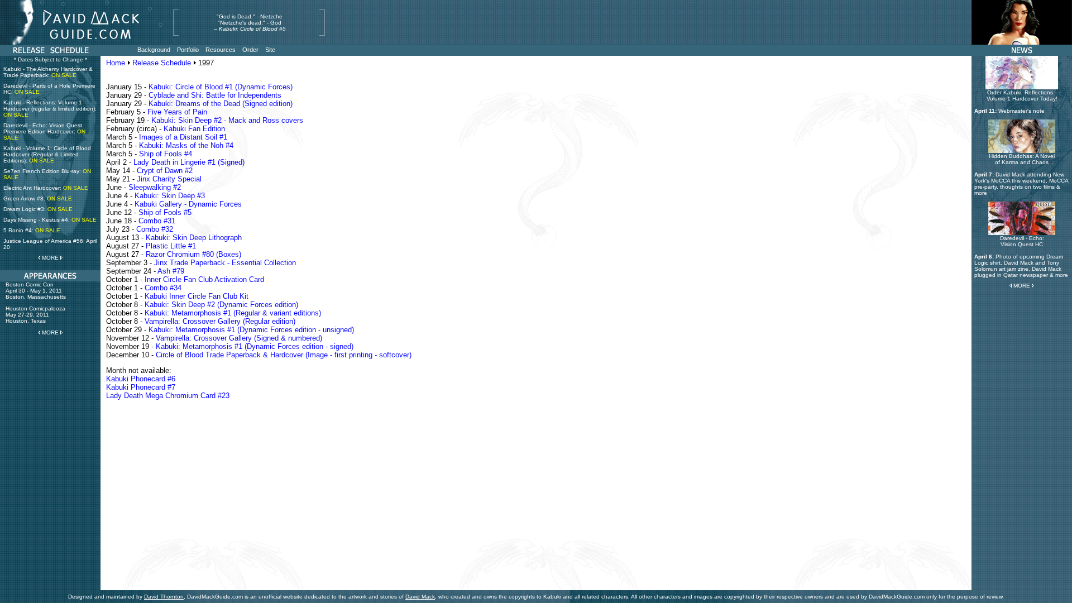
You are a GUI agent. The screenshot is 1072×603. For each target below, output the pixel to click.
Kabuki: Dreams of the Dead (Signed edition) (221, 103)
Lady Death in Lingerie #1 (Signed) (189, 162)
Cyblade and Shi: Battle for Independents (215, 95)
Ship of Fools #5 (165, 212)
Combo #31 (156, 221)
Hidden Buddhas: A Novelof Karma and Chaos (1022, 159)
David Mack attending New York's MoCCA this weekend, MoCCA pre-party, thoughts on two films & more (1021, 183)
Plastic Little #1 (171, 246)
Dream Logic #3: (38, 209)
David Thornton (164, 597)
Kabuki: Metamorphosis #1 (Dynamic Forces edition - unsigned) (251, 330)
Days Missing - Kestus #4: (50, 220)
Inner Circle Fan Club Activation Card (204, 279)
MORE (50, 258)
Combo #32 (154, 229)
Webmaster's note (1021, 111)
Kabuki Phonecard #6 (140, 379)
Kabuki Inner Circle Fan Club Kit (196, 296)
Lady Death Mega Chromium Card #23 (167, 395)
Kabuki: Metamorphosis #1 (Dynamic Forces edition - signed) (254, 346)
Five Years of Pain (177, 112)
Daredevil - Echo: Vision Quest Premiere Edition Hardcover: (44, 131)
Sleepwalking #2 (154, 187)
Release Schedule (161, 63)
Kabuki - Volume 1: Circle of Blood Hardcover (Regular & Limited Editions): (47, 154)
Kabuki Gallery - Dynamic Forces (188, 204)
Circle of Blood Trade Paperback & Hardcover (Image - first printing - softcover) (283, 355)
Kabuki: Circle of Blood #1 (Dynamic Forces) (221, 87)
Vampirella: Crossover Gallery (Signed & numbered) (239, 338)
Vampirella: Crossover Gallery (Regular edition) (220, 321)
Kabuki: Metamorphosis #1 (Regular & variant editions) (233, 313)
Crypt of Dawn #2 (165, 170)
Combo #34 (163, 288)
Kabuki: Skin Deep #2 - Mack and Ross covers (227, 120)
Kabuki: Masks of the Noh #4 (186, 145)
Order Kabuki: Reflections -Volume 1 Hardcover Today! (1022, 95)
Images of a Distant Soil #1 (183, 137)
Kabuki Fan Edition (194, 129)
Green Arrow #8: (37, 198)
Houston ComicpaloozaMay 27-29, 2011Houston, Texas (35, 314)
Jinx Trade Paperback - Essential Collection (225, 263)
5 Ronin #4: (31, 230)
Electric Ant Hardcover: (45, 188)
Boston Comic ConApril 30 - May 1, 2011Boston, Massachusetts (36, 290)
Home (115, 63)
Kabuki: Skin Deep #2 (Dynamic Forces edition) (221, 304)
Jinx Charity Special (169, 179)
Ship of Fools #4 (165, 154)
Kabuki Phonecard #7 (140, 387)
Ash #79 (170, 271)
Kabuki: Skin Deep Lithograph (194, 237)
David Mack (420, 597)
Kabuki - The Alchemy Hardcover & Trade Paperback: (48, 72)
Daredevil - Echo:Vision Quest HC (1022, 241)
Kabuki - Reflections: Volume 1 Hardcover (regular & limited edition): (50, 108)
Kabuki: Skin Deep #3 (170, 196)
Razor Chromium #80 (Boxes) (193, 254)
